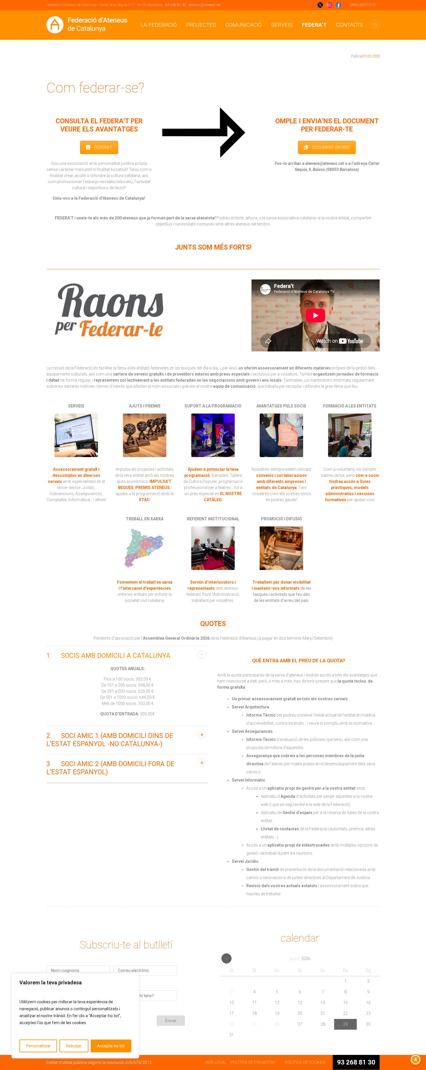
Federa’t (314, 24)
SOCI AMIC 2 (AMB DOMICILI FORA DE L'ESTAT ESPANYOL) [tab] (110, 768)
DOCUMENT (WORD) (331, 147)
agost (300, 958)
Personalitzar (38, 1046)
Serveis (282, 24)
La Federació (159, 24)
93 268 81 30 (175, 5)
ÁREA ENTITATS (362, 5)
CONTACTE (349, 24)
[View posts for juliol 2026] (226, 958)
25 (254, 1024)
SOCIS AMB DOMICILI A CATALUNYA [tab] (108, 656)
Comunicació (243, 24)
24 (231, 1024)
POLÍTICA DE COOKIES (305, 1062)
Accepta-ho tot (111, 1046)
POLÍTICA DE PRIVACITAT (253, 1062)
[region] (75, 1015)
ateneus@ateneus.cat (205, 5)
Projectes (201, 24)
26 (277, 1024)
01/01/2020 (371, 56)
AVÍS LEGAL (216, 1062)
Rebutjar (74, 1046)
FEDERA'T (103, 147)
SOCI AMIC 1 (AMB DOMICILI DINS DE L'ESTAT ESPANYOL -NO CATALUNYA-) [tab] (109, 740)
